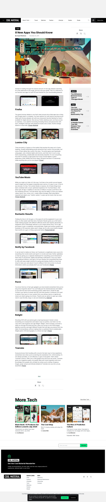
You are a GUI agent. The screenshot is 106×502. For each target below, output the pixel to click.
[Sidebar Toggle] (3, 20)
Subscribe (100, 20)
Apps (39, 376)
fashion (29, 479)
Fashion (51, 20)
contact (39, 483)
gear (28, 477)
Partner (77, 435)
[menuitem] (27, 20)
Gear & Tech (26, 20)
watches (29, 485)
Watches (43, 20)
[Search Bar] (88, 20)
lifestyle (29, 481)
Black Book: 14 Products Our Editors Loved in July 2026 (27, 426)
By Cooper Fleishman (20, 35)
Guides (70, 20)
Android (35, 125)
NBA (74, 435)
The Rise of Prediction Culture (76, 426)
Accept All (64, 497)
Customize (73, 497)
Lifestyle (61, 20)
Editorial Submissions (43, 479)
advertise (40, 481)
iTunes (30, 125)
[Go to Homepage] (13, 20)
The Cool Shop (47, 425)
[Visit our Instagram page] (93, 20)
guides (28, 487)
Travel (36, 20)
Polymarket (69, 435)
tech (28, 483)
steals (78, 20)
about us (39, 477)
